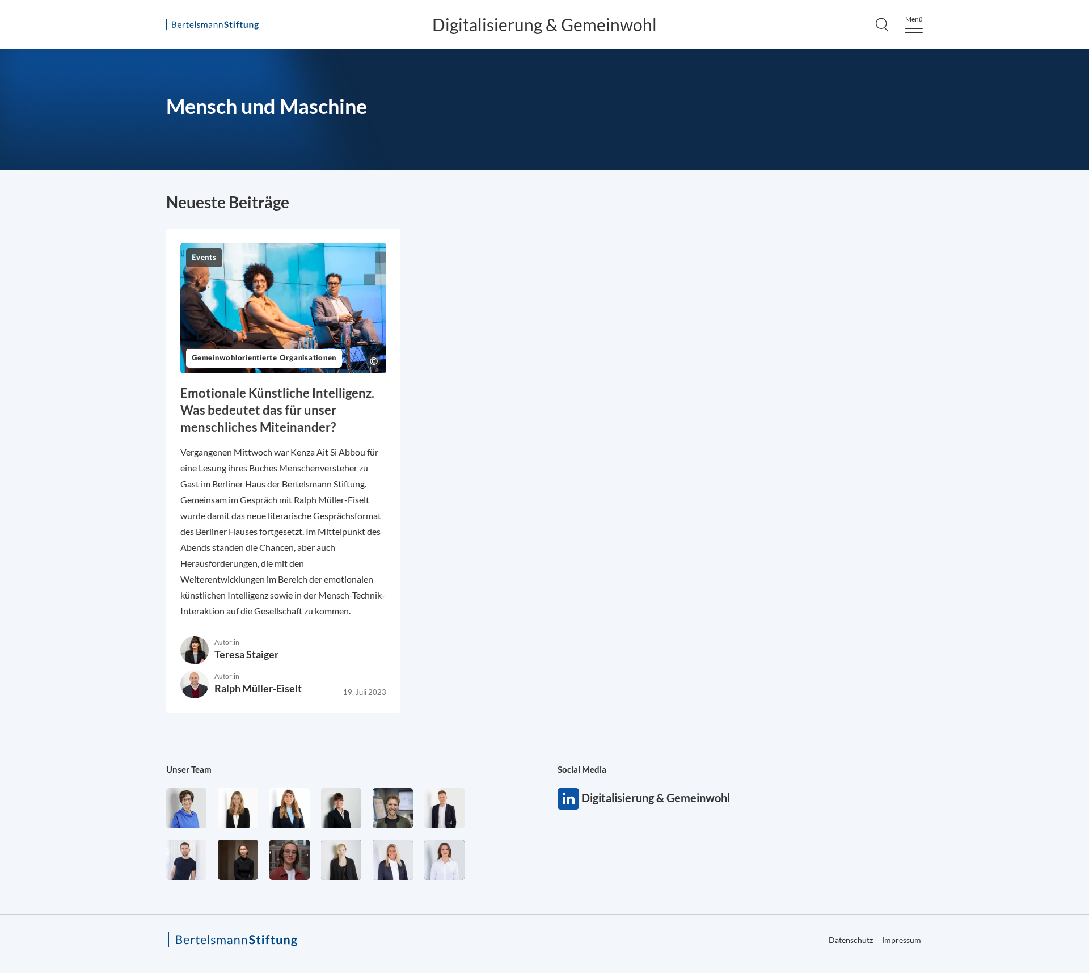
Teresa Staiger (246, 654)
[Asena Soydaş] (289, 808)
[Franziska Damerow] (444, 860)
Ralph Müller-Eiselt (258, 688)
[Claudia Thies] (393, 860)
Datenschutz (851, 940)
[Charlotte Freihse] (238, 808)
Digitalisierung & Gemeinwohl (544, 24)
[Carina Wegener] (341, 860)
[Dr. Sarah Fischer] (341, 808)
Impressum (901, 940)
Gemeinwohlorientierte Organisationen (264, 358)
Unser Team (189, 769)
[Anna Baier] (289, 860)
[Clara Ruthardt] (238, 860)
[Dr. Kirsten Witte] (186, 808)
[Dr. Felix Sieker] (444, 808)
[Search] (882, 24)
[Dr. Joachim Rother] (186, 860)
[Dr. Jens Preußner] (393, 808)
